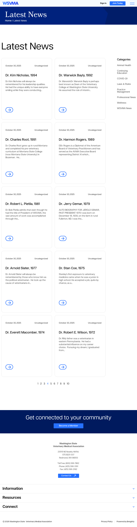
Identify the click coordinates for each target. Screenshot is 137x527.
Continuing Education (122, 72)
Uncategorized (41, 66)
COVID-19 (122, 78)
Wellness (121, 103)
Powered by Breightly (125, 522)
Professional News (126, 97)
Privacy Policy (107, 522)
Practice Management (123, 90)
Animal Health (124, 65)
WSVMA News (124, 108)
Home (8, 21)
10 (68, 384)
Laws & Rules (124, 84)
